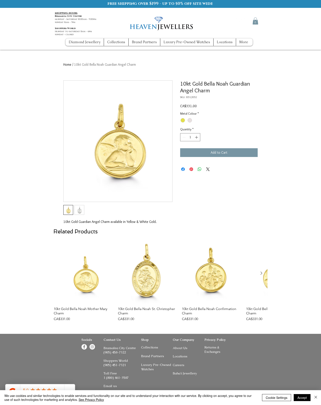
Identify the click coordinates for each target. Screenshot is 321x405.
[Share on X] (208, 169)
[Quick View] (84, 273)
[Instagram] (247, 21)
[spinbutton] (190, 137)
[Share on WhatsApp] (199, 169)
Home (67, 64)
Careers (178, 365)
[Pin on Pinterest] (191, 169)
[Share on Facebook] (183, 169)
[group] (161, 282)
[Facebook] (239, 21)
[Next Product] (261, 273)
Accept (302, 397)
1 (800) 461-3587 (116, 378)
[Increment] (197, 137)
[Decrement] (183, 137)
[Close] (315, 398)
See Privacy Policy (91, 399)
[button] (255, 20)
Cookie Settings (276, 397)
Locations (180, 356)
